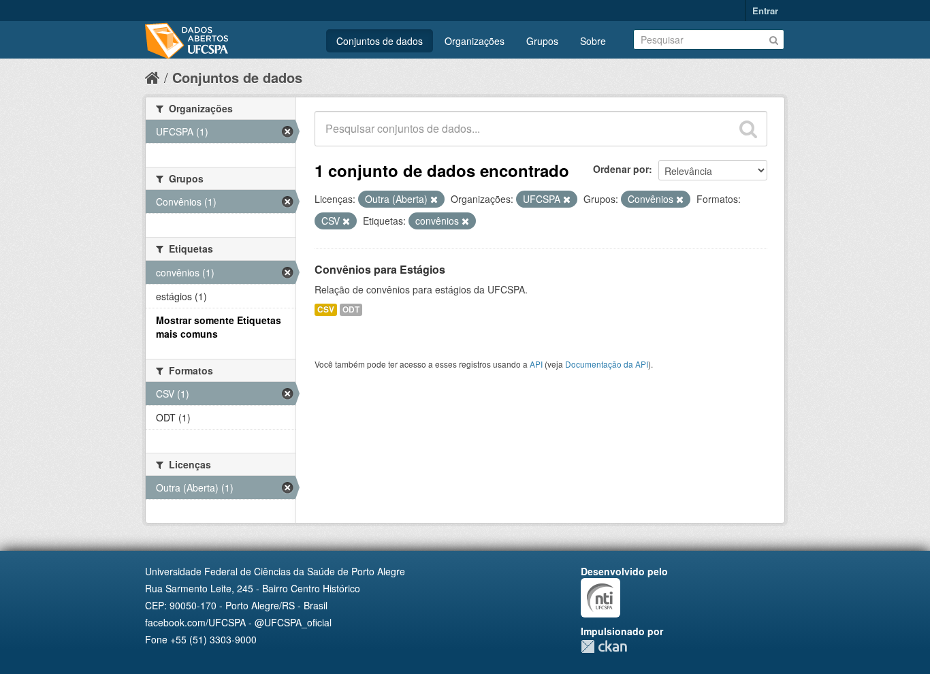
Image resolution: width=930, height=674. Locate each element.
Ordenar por (621, 169)
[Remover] (434, 199)
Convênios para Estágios (380, 269)
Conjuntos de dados (379, 41)
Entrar (765, 10)
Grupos (542, 41)
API (536, 364)
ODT (350, 309)
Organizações (474, 41)
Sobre (593, 41)
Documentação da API (606, 364)
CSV (325, 309)
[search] (748, 128)
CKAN (604, 646)
